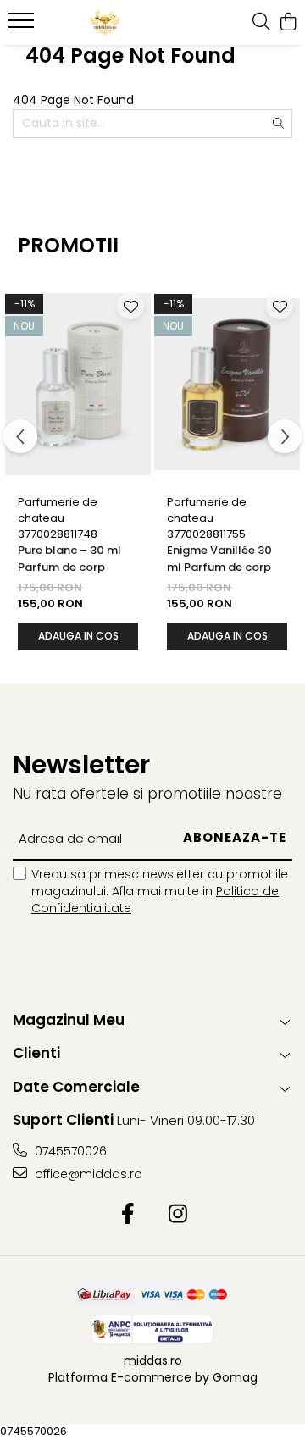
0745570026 (69, 1151)
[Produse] (23, 25)
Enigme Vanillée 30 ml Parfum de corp (219, 558)
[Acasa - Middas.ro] (105, 23)
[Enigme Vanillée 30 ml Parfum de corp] (227, 383)
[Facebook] (127, 1214)
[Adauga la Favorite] (130, 305)
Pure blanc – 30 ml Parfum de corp (69, 558)
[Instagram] (177, 1214)
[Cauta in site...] (261, 23)
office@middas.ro (86, 1174)
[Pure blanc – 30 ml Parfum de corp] (78, 383)
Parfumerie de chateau (57, 510)
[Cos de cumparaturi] (288, 23)
